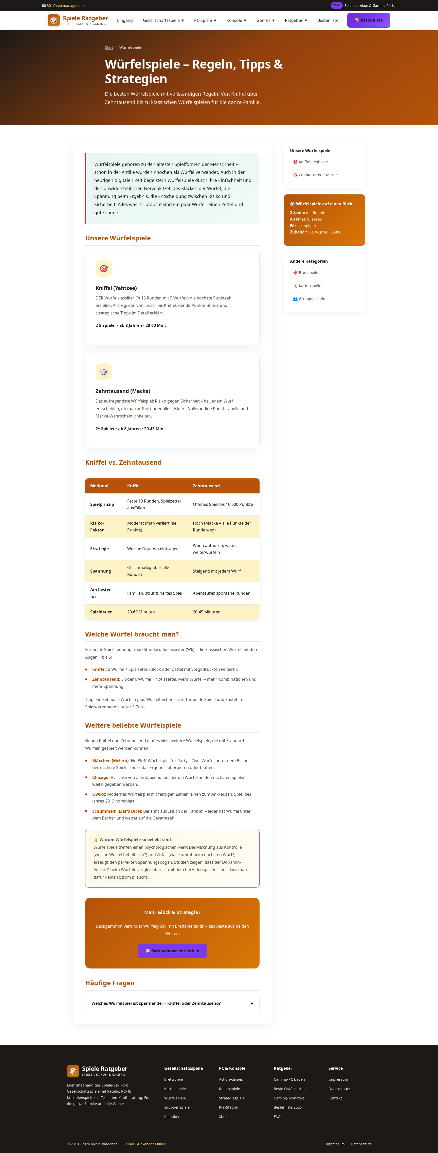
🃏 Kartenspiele (307, 285)
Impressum (338, 1079)
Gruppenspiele (177, 1107)
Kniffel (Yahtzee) (116, 288)
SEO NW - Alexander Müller (143, 1144)
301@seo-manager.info (66, 5)
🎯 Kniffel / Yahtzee (310, 161)
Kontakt (335, 1098)
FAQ (277, 1116)
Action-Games (231, 1079)
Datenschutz (339, 1088)
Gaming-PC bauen (289, 1079)
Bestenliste (327, 20)
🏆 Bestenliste (369, 20)
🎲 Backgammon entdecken (172, 950)
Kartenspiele (175, 1088)
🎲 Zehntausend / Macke (315, 174)
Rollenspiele (229, 1088)
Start (109, 47)
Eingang (125, 20)
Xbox (223, 1116)
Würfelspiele (175, 1098)
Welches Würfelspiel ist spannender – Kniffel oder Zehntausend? (172, 1003)
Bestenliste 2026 (288, 1107)
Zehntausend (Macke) (123, 391)
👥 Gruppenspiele (309, 298)
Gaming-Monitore (289, 1098)
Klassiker (172, 1116)
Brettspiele (173, 1079)
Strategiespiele (232, 1098)
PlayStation (228, 1107)
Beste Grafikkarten (290, 1088)
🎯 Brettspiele (305, 272)
